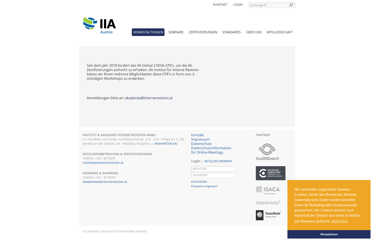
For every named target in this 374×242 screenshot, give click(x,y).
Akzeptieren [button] (329, 234)
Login (238, 4)
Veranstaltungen (148, 32)
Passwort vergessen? (204, 186)
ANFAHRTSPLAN (165, 143)
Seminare (176, 32)
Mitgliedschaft (280, 32)
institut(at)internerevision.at (103, 163)
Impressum (200, 139)
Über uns (253, 32)
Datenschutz (201, 143)
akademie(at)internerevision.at (105, 182)
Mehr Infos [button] (340, 221)
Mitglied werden (218, 161)
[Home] (99, 22)
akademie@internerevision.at (149, 98)
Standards (231, 32)
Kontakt (220, 4)
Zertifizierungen (203, 32)
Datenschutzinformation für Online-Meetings (211, 150)
